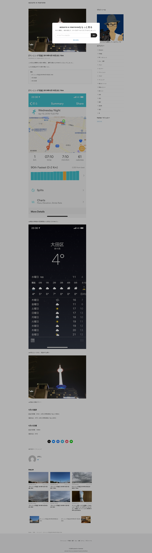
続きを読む (76, 40)
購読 (94, 35)
